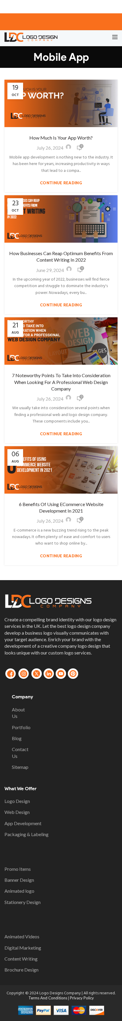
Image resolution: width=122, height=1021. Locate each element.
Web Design (17, 812)
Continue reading (61, 183)
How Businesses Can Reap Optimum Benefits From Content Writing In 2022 (61, 256)
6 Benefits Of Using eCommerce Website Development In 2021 (61, 507)
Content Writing (21, 958)
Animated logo (19, 891)
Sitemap (20, 767)
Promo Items (17, 869)
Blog (17, 738)
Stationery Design (22, 902)
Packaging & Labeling (26, 834)
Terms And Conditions (48, 998)
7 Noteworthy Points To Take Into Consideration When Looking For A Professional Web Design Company (61, 381)
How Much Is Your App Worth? (61, 137)
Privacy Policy (82, 998)
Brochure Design (21, 969)
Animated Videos (21, 936)
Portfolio (21, 727)
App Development (22, 823)
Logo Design (17, 801)
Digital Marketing (22, 947)
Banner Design (19, 880)
